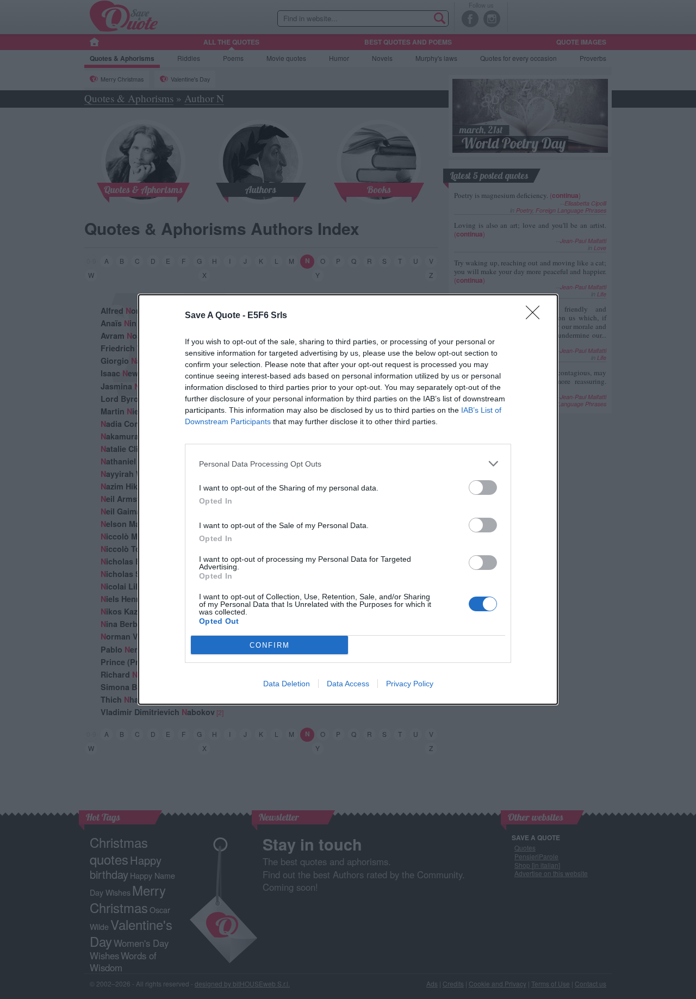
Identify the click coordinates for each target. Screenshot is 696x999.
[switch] (483, 487)
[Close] (536, 316)
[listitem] (348, 463)
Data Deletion (286, 683)
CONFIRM (270, 645)
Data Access (348, 683)
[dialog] (348, 499)
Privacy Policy (409, 683)
